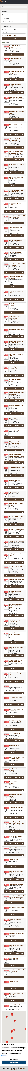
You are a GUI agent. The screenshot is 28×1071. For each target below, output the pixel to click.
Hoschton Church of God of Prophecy (15, 125)
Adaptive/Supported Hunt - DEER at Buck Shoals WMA (16, 994)
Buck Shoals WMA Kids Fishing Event (16, 355)
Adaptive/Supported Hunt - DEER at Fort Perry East (16, 970)
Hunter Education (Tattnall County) (15, 46)
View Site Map (14, 1069)
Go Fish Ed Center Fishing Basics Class (16, 673)
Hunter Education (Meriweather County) (16, 72)
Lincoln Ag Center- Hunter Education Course (15, 317)
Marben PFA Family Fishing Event (16, 541)
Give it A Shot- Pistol (13, 981)
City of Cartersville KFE (14, 492)
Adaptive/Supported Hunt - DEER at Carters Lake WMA (16, 908)
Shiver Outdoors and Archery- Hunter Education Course (16, 152)
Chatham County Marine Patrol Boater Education (16, 393)
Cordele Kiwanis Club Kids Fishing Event (16, 291)
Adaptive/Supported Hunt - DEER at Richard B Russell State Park (16, 896)
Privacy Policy (4, 1055)
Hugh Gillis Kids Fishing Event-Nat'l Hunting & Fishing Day (16, 517)
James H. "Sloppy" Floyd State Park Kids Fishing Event (16, 661)
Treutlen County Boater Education (14, 304)
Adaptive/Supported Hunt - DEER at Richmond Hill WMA (16, 758)
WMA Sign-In (6, 18)
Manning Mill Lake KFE (14, 745)
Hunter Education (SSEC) (15, 721)
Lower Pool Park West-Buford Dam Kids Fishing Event (16, 633)
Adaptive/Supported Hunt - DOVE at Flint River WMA (17, 178)
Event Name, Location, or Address (10, 29)
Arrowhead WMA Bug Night (15, 480)
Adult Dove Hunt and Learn (15, 240)
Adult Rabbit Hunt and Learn (15, 1005)
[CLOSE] (25, 1044)
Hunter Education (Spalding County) (15, 795)
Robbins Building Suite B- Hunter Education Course (16, 165)
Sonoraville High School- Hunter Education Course (16, 468)
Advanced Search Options (9, 35)
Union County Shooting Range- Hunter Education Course (16, 342)
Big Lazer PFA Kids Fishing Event (16, 529)
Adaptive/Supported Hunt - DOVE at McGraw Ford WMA (17, 216)
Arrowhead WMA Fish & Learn (16, 733)
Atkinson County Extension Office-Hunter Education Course (16, 98)
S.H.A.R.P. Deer (12, 418)
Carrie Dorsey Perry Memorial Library (16, 808)
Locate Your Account (8, 21)
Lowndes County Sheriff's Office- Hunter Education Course (16, 191)
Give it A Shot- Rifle (13, 859)
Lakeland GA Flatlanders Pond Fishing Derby (16, 277)
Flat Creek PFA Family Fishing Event (16, 648)
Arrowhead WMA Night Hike (15, 836)
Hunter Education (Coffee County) (15, 85)
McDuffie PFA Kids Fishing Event (16, 579)
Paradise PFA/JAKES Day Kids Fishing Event (16, 504)
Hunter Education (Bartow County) (15, 203)
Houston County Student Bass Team (16, 59)
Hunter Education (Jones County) (15, 592)
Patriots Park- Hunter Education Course (16, 112)
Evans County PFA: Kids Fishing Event (16, 567)
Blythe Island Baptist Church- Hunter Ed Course (15, 139)
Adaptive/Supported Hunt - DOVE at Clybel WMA (17, 264)
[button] (14, 1030)
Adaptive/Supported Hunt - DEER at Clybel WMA (16, 934)
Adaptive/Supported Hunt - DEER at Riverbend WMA (16, 710)
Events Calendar (7, 14)
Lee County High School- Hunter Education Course (16, 367)
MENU (23, 2)
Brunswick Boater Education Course (15, 228)
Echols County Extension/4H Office (15, 920)
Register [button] (14, 54)
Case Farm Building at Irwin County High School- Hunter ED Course (16, 606)
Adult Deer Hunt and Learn (15, 685)
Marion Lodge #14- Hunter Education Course (15, 621)
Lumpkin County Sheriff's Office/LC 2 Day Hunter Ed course (16, 455)
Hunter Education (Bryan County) (16, 329)
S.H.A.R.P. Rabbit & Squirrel (15, 848)
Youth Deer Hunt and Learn (15, 697)
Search (15, 38)
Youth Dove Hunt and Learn (15, 252)
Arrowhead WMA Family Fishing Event (16, 406)
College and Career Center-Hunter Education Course (15, 442)
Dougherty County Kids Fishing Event (16, 554)
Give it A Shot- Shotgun (14, 430)
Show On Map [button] (19, 67)
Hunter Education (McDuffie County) (15, 380)
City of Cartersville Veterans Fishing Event (15, 769)
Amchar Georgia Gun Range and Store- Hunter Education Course (16, 822)
